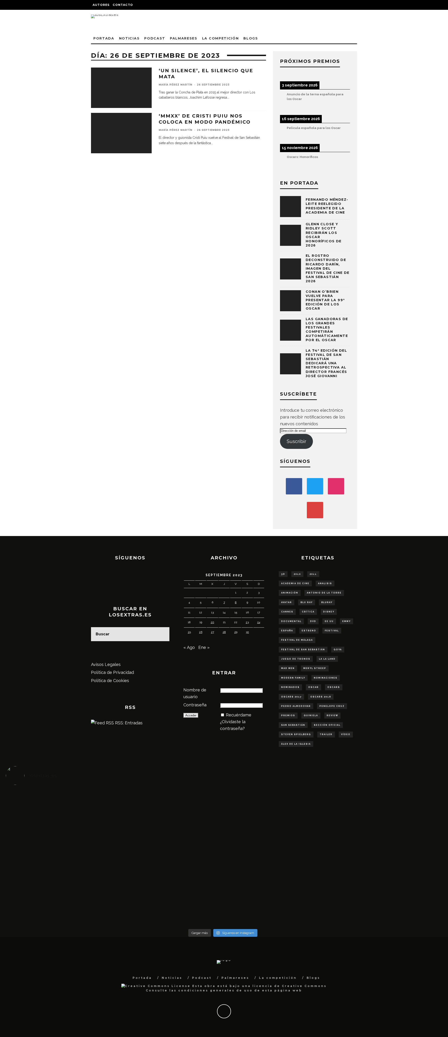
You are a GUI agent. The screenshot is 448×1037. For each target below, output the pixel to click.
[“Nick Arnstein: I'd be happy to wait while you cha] (385, 895)
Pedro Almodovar (296, 706)
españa (287, 630)
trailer (326, 734)
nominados (290, 687)
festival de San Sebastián (303, 649)
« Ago (189, 647)
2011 (313, 574)
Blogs (250, 38)
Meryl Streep (314, 668)
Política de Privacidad (112, 672)
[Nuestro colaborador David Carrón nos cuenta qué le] (60, 901)
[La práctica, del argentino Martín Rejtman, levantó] (60, 807)
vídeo (345, 734)
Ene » (204, 647)
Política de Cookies (110, 680)
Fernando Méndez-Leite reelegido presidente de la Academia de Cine (327, 206)
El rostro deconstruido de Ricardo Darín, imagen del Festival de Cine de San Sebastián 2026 (328, 268)
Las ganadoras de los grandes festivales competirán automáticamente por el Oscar (327, 329)
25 (189, 632)
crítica (308, 612)
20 (212, 622)
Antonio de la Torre (324, 593)
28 (224, 632)
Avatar (286, 602)
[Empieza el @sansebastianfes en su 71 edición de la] (277, 895)
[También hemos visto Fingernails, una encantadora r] (168, 854)
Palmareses (183, 38)
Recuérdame (238, 714)
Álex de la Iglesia (296, 744)
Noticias (129, 38)
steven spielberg (296, 734)
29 (235, 632)
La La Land (327, 659)
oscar (313, 687)
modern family (293, 678)
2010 (297, 574)
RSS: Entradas (128, 722)
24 (258, 622)
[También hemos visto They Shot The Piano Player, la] (385, 854)
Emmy (346, 621)
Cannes (287, 612)
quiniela (311, 715)
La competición (220, 38)
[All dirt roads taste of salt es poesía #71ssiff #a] (385, 807)
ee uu (329, 621)
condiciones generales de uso (215, 990)
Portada (103, 38)
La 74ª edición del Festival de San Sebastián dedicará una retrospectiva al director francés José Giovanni (326, 363)
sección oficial (327, 725)
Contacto (123, 5)
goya (338, 649)
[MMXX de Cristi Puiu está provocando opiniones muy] (168, 807)
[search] (162, 634)
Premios (288, 715)
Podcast (154, 38)
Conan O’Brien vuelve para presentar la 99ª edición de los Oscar (325, 300)
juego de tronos (295, 659)
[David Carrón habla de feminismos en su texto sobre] (277, 858)
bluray (326, 602)
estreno (309, 630)
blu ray (307, 602)
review (332, 715)
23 (247, 622)
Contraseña (194, 704)
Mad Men (288, 668)
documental (291, 621)
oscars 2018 (320, 697)
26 (200, 632)
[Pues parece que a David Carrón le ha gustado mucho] (60, 858)
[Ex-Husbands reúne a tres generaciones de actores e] (277, 814)
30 (247, 632)
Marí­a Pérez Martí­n (175, 84)
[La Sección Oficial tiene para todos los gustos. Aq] (168, 891)
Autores (101, 5)
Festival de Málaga (297, 640)
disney (328, 612)
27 (212, 632)
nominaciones (325, 678)
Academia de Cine (295, 583)
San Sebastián (293, 725)
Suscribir (296, 441)
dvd (313, 621)
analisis (325, 583)
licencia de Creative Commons (289, 986)
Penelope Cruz (332, 706)
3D (283, 574)
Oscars (333, 687)
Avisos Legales (106, 664)
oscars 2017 (291, 697)
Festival (332, 630)
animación (289, 593)
